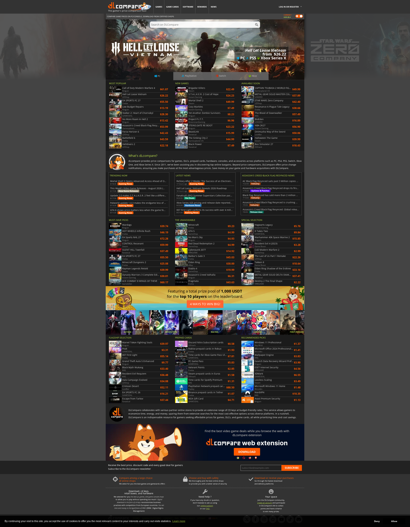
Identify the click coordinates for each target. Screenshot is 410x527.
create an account (264, 503)
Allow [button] (394, 521)
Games (159, 6)
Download (247, 452)
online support (207, 505)
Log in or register (289, 6)
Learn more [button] (178, 521)
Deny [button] (377, 521)
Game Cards (172, 6)
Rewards (202, 6)
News (214, 6)
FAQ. (208, 508)
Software (188, 6)
